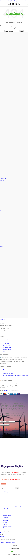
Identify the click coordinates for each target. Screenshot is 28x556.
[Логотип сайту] (14, 5)
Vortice (2, 55)
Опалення (5, 351)
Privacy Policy (4, 430)
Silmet (1, 210)
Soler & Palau (3, 178)
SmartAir (2, 180)
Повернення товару (8, 370)
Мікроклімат (6, 345)
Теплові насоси (7, 349)
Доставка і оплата (8, 373)
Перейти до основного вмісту (19, 0)
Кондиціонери (7, 340)
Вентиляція (6, 343)
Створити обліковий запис (7, 542)
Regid (1, 246)
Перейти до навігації (5, 0)
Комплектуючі (7, 347)
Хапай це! (3, 483)
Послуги (5, 341)
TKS (1, 115)
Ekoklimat (6, 390)
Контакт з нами (7, 371)
